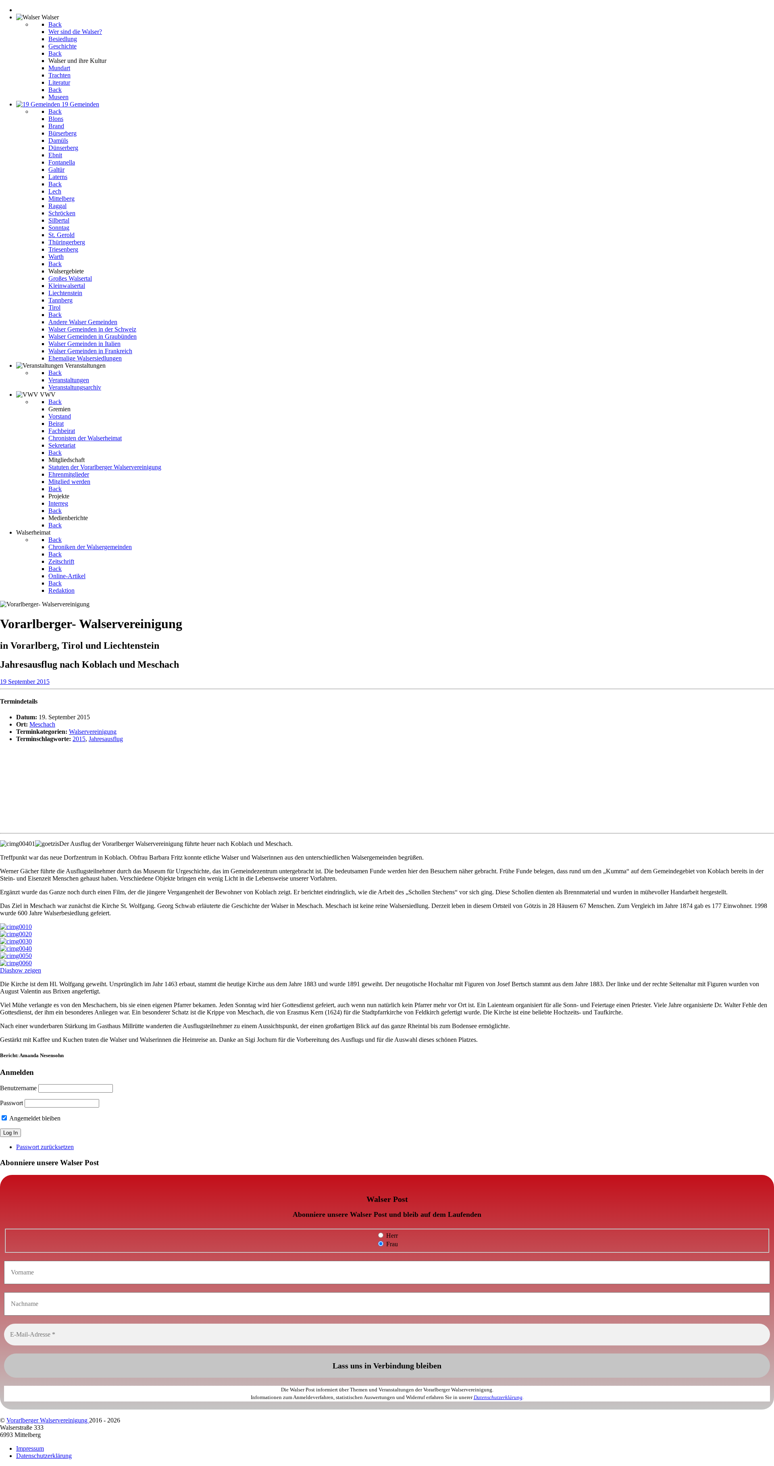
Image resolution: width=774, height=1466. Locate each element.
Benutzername (18, 1088)
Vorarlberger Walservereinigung (47, 1420)
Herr (391, 1235)
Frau (391, 1244)
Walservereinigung (93, 731)
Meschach (42, 724)
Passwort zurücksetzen (45, 1146)
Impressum (30, 1448)
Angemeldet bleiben (34, 1118)
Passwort (11, 1103)
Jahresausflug (106, 738)
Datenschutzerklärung (498, 1397)
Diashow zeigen (20, 970)
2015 (79, 738)
